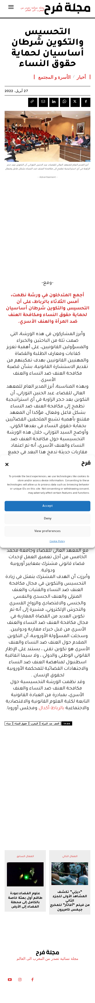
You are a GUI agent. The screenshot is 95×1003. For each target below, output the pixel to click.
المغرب (34, 723)
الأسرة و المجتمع (54, 77)
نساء (8, 723)
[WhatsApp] (64, 102)
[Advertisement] (47, 226)
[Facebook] (85, 102)
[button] (7, 464)
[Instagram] (20, 981)
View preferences (47, 531)
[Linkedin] (54, 102)
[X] (75, 102)
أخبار (81, 77)
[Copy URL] (32, 102)
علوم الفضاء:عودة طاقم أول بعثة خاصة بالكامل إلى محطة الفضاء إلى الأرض (25, 900)
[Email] (43, 102)
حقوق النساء (21, 723)
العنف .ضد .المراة (50, 723)
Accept (47, 506)
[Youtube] (10, 981)
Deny (47, 518)
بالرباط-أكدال (51, 708)
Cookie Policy (57, 541)
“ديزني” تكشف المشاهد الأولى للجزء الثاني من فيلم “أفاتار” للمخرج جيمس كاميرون (70, 901)
